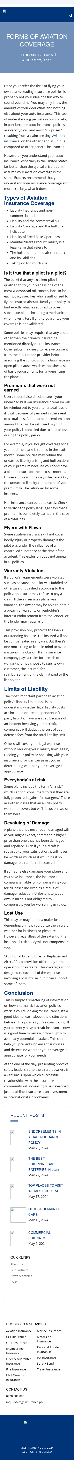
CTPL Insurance (16, 1343)
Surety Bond (45, 1363)
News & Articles (21, 1276)
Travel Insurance (48, 1369)
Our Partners (19, 1270)
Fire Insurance (16, 1369)
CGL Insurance (16, 1337)
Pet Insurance (46, 1357)
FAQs (13, 1282)
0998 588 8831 (16, 1396)
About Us (16, 1264)
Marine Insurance (49, 1331)
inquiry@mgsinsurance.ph (24, 1402)
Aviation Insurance (19, 1331)
